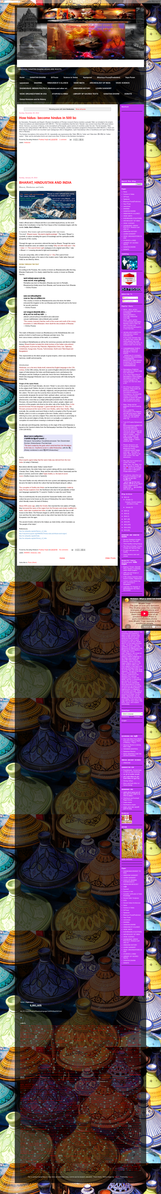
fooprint (96, 1064)
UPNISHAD (128, 1152)
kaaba (115, 1092)
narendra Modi (26, 1110)
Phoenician (61, 1117)
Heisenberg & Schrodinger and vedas (119, 1071)
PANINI (67, 1115)
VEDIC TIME (32, 1162)
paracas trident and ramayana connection (99, 1115)
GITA (125, 900)
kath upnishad (128, 1093)
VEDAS (54, 1155)
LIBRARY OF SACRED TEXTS (85, 94)
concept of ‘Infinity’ (88, 1057)
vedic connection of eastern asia (69, 1158)
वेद (42, 1170)
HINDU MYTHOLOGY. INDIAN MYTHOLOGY (50, 1075)
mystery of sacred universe (120, 1109)
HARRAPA (87, 1071)
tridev (75, 1150)
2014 (125, 527)
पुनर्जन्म (85, 1167)
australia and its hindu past (28, 1045)
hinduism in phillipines (106, 1079)
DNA (95, 1060)
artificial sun (40, 1041)
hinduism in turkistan (48, 1081)
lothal (23, 1102)
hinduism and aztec (55, 1077)
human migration (93, 1083)
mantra (46, 1104)
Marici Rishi (82, 1104)
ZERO (86, 1165)
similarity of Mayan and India (116, 1135)
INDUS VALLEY (102, 1088)
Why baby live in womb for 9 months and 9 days (132, 461)
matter (42, 1105)
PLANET (119, 1117)
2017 (125, 519)
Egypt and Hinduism (61, 1062)
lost (138, 1098)
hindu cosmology (94, 1072)
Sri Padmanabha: (111, 1138)
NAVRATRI (92, 1110)
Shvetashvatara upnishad (52, 1135)
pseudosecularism (24, 1121)
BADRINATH (63, 1045)
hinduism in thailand (36, 1081)
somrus (121, 1136)
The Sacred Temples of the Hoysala (44, 1146)
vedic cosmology (85, 1158)
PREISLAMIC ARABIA (124, 1119)
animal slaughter (121, 1039)
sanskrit (82, 1129)
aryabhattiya (90, 1041)
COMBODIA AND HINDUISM (28, 1057)
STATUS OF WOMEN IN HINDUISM (90, 1140)
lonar (92, 1098)
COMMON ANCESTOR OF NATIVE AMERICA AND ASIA (56, 1057)
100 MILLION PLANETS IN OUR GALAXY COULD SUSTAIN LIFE (132, 334)
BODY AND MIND (54, 1050)
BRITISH (69, 1052)
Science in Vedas (71, 77)
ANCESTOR (41, 1030)
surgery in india (76, 1141)
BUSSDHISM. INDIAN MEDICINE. (28, 1054)
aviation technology (44, 1045)
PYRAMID (71, 1121)
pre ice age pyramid (87, 1119)
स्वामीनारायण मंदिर (36, 1172)
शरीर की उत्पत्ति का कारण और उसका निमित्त (114, 1170)
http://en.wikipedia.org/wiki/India (29, 536)
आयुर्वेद (125, 887)
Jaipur (130, 1090)
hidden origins (24, 1072)
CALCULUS (71, 1054)
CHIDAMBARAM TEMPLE (49, 1055)
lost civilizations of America (118, 1100)
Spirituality (84, 1138)
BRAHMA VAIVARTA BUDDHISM (87, 1050)
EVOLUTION (46, 1064)
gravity (51, 1069)
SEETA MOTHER (62, 1133)
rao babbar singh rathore (108, 1124)
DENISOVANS (51, 1060)
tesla (87, 1145)
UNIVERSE (50, 1152)
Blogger (130, 1177)
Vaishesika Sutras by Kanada (45, 1153)
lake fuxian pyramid (120, 1097)
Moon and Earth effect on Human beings (131, 784)
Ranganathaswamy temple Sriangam (90, 1124)
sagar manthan (81, 1128)
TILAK (89, 1148)
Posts (126, 298)
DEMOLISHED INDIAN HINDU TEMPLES (32, 1060)
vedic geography (26, 1160)
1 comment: (63, 139)
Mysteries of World (107, 1109)
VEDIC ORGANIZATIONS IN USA (33, 94)
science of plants (30, 1133)
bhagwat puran (51, 1047)
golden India (127, 1067)
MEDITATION (35, 1107)
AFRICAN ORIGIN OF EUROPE (114, 1029)
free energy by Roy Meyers (42, 1066)
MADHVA (44, 1102)
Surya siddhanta (107, 1141)
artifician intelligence (51, 1041)
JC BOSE (47, 1092)
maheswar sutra (110, 1102)
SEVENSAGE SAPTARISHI (76, 1133)
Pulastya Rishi (40, 1121)
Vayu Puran (130, 77)
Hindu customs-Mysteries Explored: (110, 1072)
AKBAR (28, 1030)
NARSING (42, 1110)
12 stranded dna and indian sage (29, 1027)
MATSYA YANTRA (33, 1105)
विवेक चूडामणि (37, 1170)
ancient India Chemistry (127, 1032)
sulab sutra (36, 1141)
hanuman (28, 1071)
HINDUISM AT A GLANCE (57, 83)
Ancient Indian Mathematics (60, 1036)
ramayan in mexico (28, 1124)
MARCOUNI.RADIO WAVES (68, 1104)
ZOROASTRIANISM (96, 1165)
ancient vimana (58, 1039)
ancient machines (55, 1037)
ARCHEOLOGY (25, 1041)
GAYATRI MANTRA (46, 1067)
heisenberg (103, 1071)
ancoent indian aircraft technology (103, 1039)
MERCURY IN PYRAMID (63, 1107)
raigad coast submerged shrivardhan (29, 1122)
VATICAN (125, 1153)
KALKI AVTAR (37, 1093)
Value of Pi (71, 1153)
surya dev (85, 1141)
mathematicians (106, 1104)
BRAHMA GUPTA (72, 1050)
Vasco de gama (93, 1153)
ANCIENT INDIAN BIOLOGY (65, 1034)
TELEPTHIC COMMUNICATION (29, 1145)
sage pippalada (123, 1128)
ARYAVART (105, 1041)
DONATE (128, 94)
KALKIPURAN (48, 1093)
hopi (77, 1083)
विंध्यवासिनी (30, 1170)
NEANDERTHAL (101, 1110)
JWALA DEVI (103, 1092)
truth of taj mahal (89, 1150)
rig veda (116, 1126)
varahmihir (84, 1153)
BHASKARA (91, 1047)
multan (65, 1109)
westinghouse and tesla (59, 1163)
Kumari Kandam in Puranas (46, 1097)
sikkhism (76, 1135)
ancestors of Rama (64, 1030)
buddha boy (78, 1052)
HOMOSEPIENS (70, 1083)
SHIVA (126, 1133)
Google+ (124, 720)
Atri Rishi (137, 1043)
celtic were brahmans (119, 1054)
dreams (114, 1060)
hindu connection (82, 1072)
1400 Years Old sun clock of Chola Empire (51, 1027)
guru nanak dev (120, 1069)
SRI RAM (121, 1138)
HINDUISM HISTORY (81, 88)
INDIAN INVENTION (129, 1085)
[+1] (37, 542)
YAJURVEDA (47, 1165)
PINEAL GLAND (84, 1117)
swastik (86, 1143)
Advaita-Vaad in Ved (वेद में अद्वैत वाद (83, 1029)
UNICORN (41, 1152)
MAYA (47, 1105)
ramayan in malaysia (134, 1122)
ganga (130, 1066)
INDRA (85, 1088)
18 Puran (54, 77)
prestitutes (136, 1119)
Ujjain (129, 1150)
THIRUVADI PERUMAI (62, 1148)
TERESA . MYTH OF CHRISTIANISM (73, 1145)
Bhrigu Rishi (97, 1048)
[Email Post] (70, 139)
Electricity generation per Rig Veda (110, 1062)
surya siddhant (94, 1141)
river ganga (50, 1128)
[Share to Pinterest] (82, 140)
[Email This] (74, 140)
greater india (59, 1069)
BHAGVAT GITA (134, 1045)
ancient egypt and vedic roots (29, 1032)
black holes (23, 1050)
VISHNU (106, 1161)
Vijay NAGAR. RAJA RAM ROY (73, 1161)
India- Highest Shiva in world (65, 1085)
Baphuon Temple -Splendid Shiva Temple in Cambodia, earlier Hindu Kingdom (132, 568)
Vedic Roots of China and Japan (103, 1160)
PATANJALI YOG (125, 1115)
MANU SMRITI (54, 1104)
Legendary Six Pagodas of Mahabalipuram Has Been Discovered (131, 588)
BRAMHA (62, 1052)
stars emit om (74, 1140)
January (128, 507)
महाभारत (100, 1168)
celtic (111, 1054)
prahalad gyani (45, 1119)
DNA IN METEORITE (104, 1060)
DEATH (103, 1059)
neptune (133, 1110)
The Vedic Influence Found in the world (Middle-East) (119, 1146)
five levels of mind (78, 1064)
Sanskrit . (90, 1129)
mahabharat (73, 1102)
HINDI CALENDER (36, 1072)
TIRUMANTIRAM (24, 1150)
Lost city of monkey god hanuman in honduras (77, 1100)
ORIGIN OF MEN (131, 1114)
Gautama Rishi (34, 1067)
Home (22, 77)
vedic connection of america (132, 1156)
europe (123, 1062)
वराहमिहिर (24, 1170)
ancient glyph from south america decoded (81, 1032)
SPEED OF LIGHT (53, 1138)
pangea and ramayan (57, 1115)
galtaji (118, 1066)
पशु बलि (80, 1167)
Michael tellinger (93, 1107)
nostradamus (79, 1112)
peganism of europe (26, 1117)
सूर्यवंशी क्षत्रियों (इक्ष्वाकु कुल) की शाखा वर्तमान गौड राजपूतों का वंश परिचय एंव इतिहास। (131, 794)
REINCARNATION (105, 1126)
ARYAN (98, 1041)
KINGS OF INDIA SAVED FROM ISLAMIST (90, 1095)
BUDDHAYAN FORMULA (91, 1052)
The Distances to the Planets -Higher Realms (125, 1145)
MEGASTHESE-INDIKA (48, 1107)
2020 (125, 511)
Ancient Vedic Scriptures (131, 898)
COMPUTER (78, 1057)
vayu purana (133, 1153)
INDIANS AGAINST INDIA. (123, 1086)
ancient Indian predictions (132, 1036)
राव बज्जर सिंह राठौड (131, 1168)
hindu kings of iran (30, 1075)
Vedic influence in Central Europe (40, 1160)
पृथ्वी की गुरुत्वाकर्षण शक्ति (115, 1167)
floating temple (88, 1064)
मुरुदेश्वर (113, 1168)
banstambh (103, 1045)
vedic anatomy (88, 1156)
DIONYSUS (77, 1060)
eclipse (29, 1062)
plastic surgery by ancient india (131, 1117)
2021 (125, 497)
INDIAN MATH (51, 1086)
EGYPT (52, 1062)
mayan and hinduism (58, 1105)
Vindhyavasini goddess (96, 1161)
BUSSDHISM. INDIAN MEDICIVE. (48, 1054)
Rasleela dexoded (134, 1124)
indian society (109, 1086)
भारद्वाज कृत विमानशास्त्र (81, 1168)
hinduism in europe (52, 1079)
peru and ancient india (45, 1117)
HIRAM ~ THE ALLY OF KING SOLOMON (119, 1081)
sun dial (59, 1141)
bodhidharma (44, 1050)
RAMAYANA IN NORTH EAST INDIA (67, 1124)
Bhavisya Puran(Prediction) (108, 77)
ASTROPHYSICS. (62, 1043)
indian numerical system (80, 1086)
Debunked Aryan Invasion (116, 1059)
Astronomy (50, 1043)
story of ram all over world (107, 1140)
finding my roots (68, 1064)
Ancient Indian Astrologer (46, 1034)
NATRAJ (69, 1110)
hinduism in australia (118, 1077)
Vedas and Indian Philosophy (72, 1156)
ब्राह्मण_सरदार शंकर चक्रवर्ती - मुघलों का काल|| (131, 808)
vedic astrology (117, 1156)
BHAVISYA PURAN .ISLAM (42, 1048)
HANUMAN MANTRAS (130, 749)
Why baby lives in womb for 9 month (124, 1163)
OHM (92, 1112)
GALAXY (112, 1066)
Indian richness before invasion (96, 1086)
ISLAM (69, 1090)
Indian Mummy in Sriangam (65, 1086)
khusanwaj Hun (63, 1095)
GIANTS (94, 1067)
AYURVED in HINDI (60, 94)
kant (98, 1093)
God (100, 1067)
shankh (87, 1133)
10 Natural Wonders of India (80, 1025)
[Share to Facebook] (80, 140)
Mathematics (115, 1104)
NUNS (86, 1112)
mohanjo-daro (116, 1107)
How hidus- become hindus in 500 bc (47, 118)
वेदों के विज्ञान (61, 1170)
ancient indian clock (115, 1034)
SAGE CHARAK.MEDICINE (108, 1128)
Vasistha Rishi (116, 1153)
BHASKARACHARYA (112, 1047)
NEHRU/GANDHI (125, 1110)
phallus (55, 1117)
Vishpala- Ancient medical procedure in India (133, 503)
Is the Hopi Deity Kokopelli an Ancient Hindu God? (39, 1090)
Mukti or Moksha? (56, 1109)
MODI (107, 1107)
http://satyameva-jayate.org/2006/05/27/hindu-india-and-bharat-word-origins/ (43, 533)
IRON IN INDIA (132, 1088)
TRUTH (80, 1150)
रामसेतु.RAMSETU (121, 1168)
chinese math (68, 1055)
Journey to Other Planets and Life (89, 1092)
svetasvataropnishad (54, 1143)
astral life (28, 1043)
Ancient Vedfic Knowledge (43, 1039)
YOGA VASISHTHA (70, 1165)
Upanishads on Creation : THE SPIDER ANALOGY (72, 1152)
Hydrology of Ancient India (105, 1083)
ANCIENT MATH (120, 1037)
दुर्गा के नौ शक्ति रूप (72, 1167)
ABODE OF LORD (25, 1029)
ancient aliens (113, 1030)
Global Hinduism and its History (33, 99)
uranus (137, 1152)
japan (33, 1092)
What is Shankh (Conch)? (73, 1163)
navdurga (76, 1110)
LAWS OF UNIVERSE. (58, 1098)
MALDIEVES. (25, 1104)
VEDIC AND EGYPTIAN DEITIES (102, 1156)
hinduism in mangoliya (92, 1079)
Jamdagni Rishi (26, 1092)
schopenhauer (106, 1131)
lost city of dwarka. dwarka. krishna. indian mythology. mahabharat (41, 1100)
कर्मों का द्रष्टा (136, 1165)
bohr (63, 1050)
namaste (138, 1109)
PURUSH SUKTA (50, 1121)
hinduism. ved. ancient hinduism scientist (82, 1081)
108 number (116, 1025)
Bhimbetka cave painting (58, 1048)
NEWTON (37, 1112)
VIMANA (85, 1161)
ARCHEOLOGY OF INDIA (100, 83)
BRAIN (137, 1050)
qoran (98, 1121)
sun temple (66, 1141)
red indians (74, 1126)
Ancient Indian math (43, 1036)
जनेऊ (46, 1167)
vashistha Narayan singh (105, 1153)
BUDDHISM (105, 1052)
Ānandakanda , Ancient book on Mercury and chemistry (132, 771)
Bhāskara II (100, 1047)
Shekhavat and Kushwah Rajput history (131, 799)
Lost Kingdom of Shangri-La (133, 1100)
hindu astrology (59, 1072)
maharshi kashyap (84, 1102)
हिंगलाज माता (52, 1172)
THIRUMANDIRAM (50, 1148)
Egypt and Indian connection (76, 1062)
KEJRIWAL (38, 1095)
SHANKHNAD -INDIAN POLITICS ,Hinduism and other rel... (44, 88)
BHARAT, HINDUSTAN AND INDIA (45, 182)
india (39, 553)
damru (82, 1059)
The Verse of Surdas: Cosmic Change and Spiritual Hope (132, 547)
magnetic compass (62, 1102)
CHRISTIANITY (91, 1055)
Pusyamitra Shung (61, 1121)
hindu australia (70, 1072)
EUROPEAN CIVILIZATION (134, 1062)
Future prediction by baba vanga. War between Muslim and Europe (87, 1066)
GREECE (67, 1069)
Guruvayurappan (130, 1069)
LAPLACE (130, 1097)
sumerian (52, 1141)
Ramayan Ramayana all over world (45, 1124)
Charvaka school (34, 1055)
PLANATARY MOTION (109, 1117)
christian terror (78, 1055)
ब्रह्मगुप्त (44, 1168)
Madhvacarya (52, 1102)
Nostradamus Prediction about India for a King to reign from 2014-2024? (132, 371)
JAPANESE (39, 1092)
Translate (137, 716)
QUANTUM (105, 1121)
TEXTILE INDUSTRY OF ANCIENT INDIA (101, 1145)
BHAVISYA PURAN (26, 1048)
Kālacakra (126, 1092)
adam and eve (47, 1029)
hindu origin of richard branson (74, 1075)
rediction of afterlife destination (88, 1126)
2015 (125, 524)
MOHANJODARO (128, 1107)
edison (46, 1062)
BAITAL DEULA (72, 1045)
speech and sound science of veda (36, 1138)
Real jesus (50, 1126)
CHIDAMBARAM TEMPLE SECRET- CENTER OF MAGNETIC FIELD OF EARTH (131, 351)
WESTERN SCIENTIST (44, 1163)
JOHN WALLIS (75, 1092)
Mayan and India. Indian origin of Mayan (93, 1105)
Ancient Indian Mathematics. (79, 1036)
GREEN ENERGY (77, 1069)
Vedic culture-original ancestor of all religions (104, 1158)
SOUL (127, 1136)
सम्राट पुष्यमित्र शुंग (135, 1170)
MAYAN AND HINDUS (73, 1105)
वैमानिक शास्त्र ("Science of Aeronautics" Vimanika (88, 1170)
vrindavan (32, 1163)
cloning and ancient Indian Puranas (117, 1055)
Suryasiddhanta (119, 1141)
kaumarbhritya (23, 1095)
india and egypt (42, 1085)
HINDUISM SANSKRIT (130, 875)
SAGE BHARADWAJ (93, 1128)
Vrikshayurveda (24, 1163)
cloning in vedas (134, 1055)
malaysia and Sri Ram (135, 1102)
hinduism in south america (124, 1080)
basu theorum (111, 1045)
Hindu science (87, 1075)
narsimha (35, 1110)
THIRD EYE (31, 1148)
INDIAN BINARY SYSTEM (81, 1085)
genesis (67, 1067)
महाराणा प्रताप (107, 1168)
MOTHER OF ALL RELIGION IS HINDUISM (34, 1109)
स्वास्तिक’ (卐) (45, 1172)
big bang (110, 1048)
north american (69, 1112)
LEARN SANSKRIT (103, 88)
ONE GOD (51, 1114)
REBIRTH (58, 1126)
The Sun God (99, 1147)
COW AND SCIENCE (35, 1059)
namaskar (131, 1109)
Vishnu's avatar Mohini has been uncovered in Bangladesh (131, 582)
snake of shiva (67, 1136)
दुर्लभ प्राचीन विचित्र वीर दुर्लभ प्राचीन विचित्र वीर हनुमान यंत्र (131, 777)
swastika (93, 1143)
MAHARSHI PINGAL (97, 1102)
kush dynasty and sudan (81, 1097)
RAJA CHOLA (45, 1122)
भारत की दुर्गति (61, 1168)
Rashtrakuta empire (129, 805)
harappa (79, 1071)
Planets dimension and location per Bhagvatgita (131, 445)
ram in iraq (91, 1122)
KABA (120, 1092)
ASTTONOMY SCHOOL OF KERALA (82, 1043)
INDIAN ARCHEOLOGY (130, 884)
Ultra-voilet (136, 1150)
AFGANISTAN (99, 1029)
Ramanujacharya (105, 1122)
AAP (138, 1027)
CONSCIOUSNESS (124, 1057)
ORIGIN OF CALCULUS (116, 1114)
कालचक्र (22, 1167)
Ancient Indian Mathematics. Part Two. (99, 1036)
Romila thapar (71, 1128)
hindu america (47, 1072)
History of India (48, 1083)
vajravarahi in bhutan (61, 1153)
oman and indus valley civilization (37, 1114)
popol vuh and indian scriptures (29, 1119)
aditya (68, 1029)
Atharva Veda (98, 1043)
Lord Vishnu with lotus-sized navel (124, 1098)
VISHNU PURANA (125, 1161)
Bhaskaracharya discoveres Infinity (130, 1047)
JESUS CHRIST (64, 1092)
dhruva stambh (61, 1060)
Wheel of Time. (87, 1163)
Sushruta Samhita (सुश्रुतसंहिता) (37, 1143)
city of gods (101, 1055)
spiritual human (65, 1138)
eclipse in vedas (38, 1062)
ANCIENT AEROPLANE (98, 1031)
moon (137, 1107)
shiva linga (135, 1133)
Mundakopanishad (74, 1109)
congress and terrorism (109, 1057)
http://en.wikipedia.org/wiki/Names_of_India (33, 531)
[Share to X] (78, 140)
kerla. (55, 1095)
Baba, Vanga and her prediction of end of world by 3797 (132, 406)
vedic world (42, 1161)
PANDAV (47, 1115)
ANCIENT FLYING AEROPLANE (58, 1032)
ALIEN (33, 1030)
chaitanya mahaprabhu (134, 1054)
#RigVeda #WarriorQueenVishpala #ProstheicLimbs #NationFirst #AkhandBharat (51, 1025)
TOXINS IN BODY (36, 1150)
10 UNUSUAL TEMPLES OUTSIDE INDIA (100, 1025)
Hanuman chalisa (54, 1071)
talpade (129, 1143)
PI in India (69, 1117)
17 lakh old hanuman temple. (71, 1027)
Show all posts (81, 109)
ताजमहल (58, 1167)
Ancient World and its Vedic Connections (77, 1039)
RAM (71, 1122)
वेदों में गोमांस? (69, 1170)
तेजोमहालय (64, 1167)
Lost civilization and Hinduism (100, 1100)
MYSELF (98, 1109)
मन (88, 1168)
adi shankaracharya (59, 1029)
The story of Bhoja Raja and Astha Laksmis (81, 1146)
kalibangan (28, 1093)
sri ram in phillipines (34, 1140)
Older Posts (110, 558)
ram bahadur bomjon (81, 1122)
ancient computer (134, 1030)
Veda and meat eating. (42, 1156)
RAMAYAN (122, 1122)
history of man (60, 1083)
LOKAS (87, 1098)
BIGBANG (117, 1048)
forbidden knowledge (105, 1064)
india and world (52, 1085)
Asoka (21, 1043)
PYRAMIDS (79, 1121)
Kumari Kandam (31, 1097)
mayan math (109, 1105)
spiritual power (75, 1138)
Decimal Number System (132, 1059)
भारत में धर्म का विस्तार (70, 1168)
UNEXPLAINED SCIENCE (28, 1152)
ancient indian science (27, 1037)
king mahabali (72, 1095)
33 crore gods (102, 1027)
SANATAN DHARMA (40, 1129)
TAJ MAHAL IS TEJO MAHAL (116, 1143)
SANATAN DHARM (38, 77)
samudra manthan (134, 1128)
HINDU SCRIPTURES (98, 1075)
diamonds (69, 1060)
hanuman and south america (40, 1071)
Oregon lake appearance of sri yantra (97, 1114)
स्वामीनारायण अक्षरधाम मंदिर (25, 1172)
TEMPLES (56, 1145)
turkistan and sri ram (109, 1150)
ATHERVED (108, 1043)
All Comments (129, 301)
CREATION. (48, 1059)
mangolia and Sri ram (36, 1104)
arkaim (33, 1041)
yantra (56, 1165)
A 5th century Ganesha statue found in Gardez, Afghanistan (132, 577)
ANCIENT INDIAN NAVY (118, 1036)
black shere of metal (33, 1050)
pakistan (40, 1115)
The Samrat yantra (61, 1146)
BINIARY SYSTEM (133, 1048)
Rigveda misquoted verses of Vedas (35, 1128)
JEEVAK (54, 1092)
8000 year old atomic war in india (126, 1027)
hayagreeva (96, 1071)
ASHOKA (125, 1041)
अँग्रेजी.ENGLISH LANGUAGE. (113, 1165)
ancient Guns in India (100, 1032)
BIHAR (124, 1048)
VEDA (32, 1156)
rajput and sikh (55, 1122)
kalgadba (133, 1092)
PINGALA (93, 1117)
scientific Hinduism (42, 1133)
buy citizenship (62, 1054)
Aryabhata (61, 1041)
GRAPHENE (23, 1069)
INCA (132, 1083)
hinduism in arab (105, 1077)
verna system (51, 1161)
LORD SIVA (109, 1098)
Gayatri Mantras (59, 1067)
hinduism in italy (81, 1079)
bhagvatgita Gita (39, 1047)
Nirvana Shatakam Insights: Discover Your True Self (132, 540)
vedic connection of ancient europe (30, 1158)
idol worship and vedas (122, 1083)
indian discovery (116, 1085)
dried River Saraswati (123, 1060)
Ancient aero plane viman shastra (80, 1030)
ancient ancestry (124, 1030)
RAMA (97, 1122)
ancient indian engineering (130, 1034)
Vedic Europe (137, 1158)
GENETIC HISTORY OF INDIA (80, 1067)
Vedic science (119, 1160)
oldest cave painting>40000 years (105, 1112)
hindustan (27, 142)
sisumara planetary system (132, 1135)
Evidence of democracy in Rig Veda (31, 1064)
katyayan (136, 1093)
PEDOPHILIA (135, 1115)
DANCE (88, 1059)
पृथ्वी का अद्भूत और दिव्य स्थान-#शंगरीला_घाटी (98, 1167)
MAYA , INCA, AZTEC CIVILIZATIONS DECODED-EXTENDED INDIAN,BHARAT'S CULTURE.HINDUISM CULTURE (132, 314)
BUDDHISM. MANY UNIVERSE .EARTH (125, 1052)
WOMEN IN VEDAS (36, 1165)
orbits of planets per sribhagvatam (75, 1114)
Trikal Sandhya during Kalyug (132, 544)
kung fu (70, 1097)
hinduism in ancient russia (89, 1078)
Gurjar (94, 1069)
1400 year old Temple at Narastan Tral (131, 573)
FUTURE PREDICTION (58, 1066)
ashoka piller (135, 1041)
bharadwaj (72, 1047)
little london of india (77, 1098)
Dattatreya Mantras (129, 751)
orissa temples (31, 1115)
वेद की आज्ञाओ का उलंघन (51, 1170)
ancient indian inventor (27, 1036)
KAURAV (31, 1095)
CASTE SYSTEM (93, 1054)
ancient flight (43, 1032)
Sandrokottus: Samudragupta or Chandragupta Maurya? (64, 1129)
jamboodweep (137, 1090)
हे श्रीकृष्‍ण (58, 1172)
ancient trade (29, 1039)
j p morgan (111, 1090)
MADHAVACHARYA (33, 1102)
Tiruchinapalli (135, 1148)
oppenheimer (60, 1114)
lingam (68, 1098)
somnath (91, 1136)
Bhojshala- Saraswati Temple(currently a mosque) (79, 1048)
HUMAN (83, 1083)
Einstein (97, 1062)
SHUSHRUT (40, 1135)
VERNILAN (60, 1161)
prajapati (53, 1119)
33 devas (112, 1027)
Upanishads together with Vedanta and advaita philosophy (106, 1152)
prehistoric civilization (108, 1119)
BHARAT (27, 553)
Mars (98, 1104)
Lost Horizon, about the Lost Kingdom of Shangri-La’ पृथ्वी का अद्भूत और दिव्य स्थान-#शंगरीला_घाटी (132, 477)
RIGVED (124, 1126)
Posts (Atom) (32, 562)
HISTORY (135, 1081)
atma (114, 1043)
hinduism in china (24, 1079)
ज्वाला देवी (52, 1167)
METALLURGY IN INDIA (79, 1107)
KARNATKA (118, 1093)
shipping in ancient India (103, 1133)
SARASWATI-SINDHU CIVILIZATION (88, 1131)
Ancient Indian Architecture (131, 903)
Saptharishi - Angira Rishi (50, 1131)
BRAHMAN (100, 1050)
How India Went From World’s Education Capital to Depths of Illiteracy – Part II (132, 740)
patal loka (116, 1115)
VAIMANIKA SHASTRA (27, 1153)
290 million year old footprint (88, 1027)
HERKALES (136, 1071)
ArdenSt (116, 1177)
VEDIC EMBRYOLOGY (125, 1158)
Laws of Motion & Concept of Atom (41, 1098)
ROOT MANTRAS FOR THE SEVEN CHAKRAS (132, 754)
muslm (92, 1109)
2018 (125, 516)
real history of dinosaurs (38, 1126)
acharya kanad (36, 1029)
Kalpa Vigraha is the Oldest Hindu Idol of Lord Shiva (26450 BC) (72, 1093)
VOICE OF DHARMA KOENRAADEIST (130, 881)
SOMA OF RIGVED (80, 1136)
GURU (99, 1069)
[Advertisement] (67, 160)
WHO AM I (96, 1163)
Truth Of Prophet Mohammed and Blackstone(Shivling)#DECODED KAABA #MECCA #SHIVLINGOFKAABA (132, 425)
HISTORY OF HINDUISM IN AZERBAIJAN (30, 1083)
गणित (42, 1167)
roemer (58, 1128)
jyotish (110, 1092)
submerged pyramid (121, 1140)
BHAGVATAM (28, 1047)
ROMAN (64, 1128)
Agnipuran (87, 77)
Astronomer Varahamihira (38, 1043)
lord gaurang (100, 1098)
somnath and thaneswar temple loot (106, 1136)
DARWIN (95, 1059)
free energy (29, 1066)
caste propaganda (80, 1054)
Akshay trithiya (128, 781)
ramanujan (114, 1122)
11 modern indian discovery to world (130, 1025)
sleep (59, 1136)
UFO (124, 1150)
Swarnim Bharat (78, 1143)
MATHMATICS (125, 1104)
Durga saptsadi (135, 1060)
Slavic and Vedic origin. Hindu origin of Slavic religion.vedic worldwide (38, 1136)
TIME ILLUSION (98, 1148)
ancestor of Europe (51, 1030)
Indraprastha (92, 1088)
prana (59, 1119)
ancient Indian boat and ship (84, 1034)
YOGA (61, 1165)
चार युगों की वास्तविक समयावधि (131, 774)
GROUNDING (87, 1069)
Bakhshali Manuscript (83, 1045)
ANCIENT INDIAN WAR (43, 1037)
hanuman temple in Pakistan (67, 1071)
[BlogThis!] (76, 140)
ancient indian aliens (31, 1034)
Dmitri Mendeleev (87, 1060)
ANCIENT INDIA (112, 1032)
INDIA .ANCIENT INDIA (27, 1085)
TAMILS (136, 1143)
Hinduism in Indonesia (67, 1080)
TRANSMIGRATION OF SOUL (52, 1150)
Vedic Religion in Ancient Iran (84, 1160)
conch (98, 1057)
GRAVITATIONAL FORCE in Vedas (38, 1069)
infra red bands (113, 1088)
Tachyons (101, 1143)
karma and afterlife (107, 1093)
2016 (125, 522)
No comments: (64, 550)
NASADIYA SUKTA (58, 1110)
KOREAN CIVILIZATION (111, 1095)
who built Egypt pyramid (107, 1163)
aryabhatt (69, 1041)
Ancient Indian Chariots (102, 1034)
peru (36, 1117)
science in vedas (129, 1131)
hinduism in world (61, 1081)
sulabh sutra (44, 1141)
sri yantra (43, 1140)
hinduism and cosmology (71, 1078)
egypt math (89, 1062)
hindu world (124, 1075)
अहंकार (124, 1165)
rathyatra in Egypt (24, 1126)
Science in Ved (128, 891)
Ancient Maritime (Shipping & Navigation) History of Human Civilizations (92, 1037)
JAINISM (123, 1090)
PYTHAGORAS (90, 1121)
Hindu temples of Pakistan (112, 1075)
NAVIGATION (84, 1110)
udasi (118, 1150)
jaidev (117, 1090)
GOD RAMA (108, 1067)
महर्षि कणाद (93, 1168)
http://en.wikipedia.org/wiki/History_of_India (33, 538)
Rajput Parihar (64, 1122)
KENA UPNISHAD (47, 1095)
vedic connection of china (51, 1158)
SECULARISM (52, 1133)
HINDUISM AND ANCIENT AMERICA (36, 1077)
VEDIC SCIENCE (123, 83)
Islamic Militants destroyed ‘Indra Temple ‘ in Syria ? (91, 1090)
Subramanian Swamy (133, 1140)
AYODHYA (54, 1045)
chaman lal (25, 1055)
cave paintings (103, 1054)
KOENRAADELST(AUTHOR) (132, 218)
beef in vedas (121, 1045)
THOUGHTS (83, 1148)
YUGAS (79, 1165)
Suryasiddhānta (129, 1141)
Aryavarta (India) (115, 1041)
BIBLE (103, 1048)
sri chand (91, 1138)
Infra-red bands (123, 1088)
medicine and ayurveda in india (124, 1105)
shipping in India (118, 1133)
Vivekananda (135, 1161)
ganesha (124, 1066)
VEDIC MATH (78, 83)
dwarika (22, 1062)
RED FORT (67, 1126)
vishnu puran (115, 1161)
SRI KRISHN (100, 1138)
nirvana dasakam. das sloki (56, 1112)
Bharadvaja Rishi (62, 1047)
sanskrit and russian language (104, 1129)
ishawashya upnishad (59, 1090)
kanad (93, 1093)
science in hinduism (117, 1131)
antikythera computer (133, 1039)
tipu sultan (127, 1148)
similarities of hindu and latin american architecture (93, 1135)
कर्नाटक (129, 1165)
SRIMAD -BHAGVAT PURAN (57, 1140)
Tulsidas (99, 1150)
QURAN (137, 1121)
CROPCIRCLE (59, 1059)
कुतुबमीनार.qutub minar (32, 1167)
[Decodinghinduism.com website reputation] (129, 285)
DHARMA (38, 83)
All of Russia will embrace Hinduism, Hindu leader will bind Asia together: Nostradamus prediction (131, 389)
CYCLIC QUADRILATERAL (72, 1059)
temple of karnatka (46, 1145)
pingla (99, 1117)
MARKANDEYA (91, 1104)
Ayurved (126, 889)
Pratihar (78, 1119)
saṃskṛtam (24, 83)
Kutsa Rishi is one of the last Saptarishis (101, 1097)
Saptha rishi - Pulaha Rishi (35, 1131)
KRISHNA (122, 1095)
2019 (125, 513)
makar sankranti (122, 1102)
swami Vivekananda (67, 1143)
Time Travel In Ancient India (114, 1148)
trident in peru (67, 1150)
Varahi (78, 1153)
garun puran (137, 1066)
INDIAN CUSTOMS (105, 1085)
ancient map (65, 1037)
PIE (76, 1117)
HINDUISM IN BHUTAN (133, 1077)
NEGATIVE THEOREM (113, 1110)
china (61, 1055)
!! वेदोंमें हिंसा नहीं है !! (24, 1025)
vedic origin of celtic (68, 1160)
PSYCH (33, 1121)
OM (128, 1112)
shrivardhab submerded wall (27, 1135)
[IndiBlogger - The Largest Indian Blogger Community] (129, 269)
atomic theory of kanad (125, 1043)
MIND (101, 1107)
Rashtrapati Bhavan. (122, 1124)
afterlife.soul (130, 1029)
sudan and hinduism (25, 1141)
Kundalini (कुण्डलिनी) (61, 1097)
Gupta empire (127, 802)
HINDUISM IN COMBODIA (37, 1079)
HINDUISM (126, 763)
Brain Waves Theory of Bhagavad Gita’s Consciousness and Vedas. (38, 1052)
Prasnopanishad (68, 1119)
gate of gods (25, 1067)
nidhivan (45, 1112)
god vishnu (118, 1067)
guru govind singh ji (109, 1069)
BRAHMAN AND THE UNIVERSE (115, 1050)
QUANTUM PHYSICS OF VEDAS (122, 1121)
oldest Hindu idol (120, 1112)
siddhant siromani (67, 1135)
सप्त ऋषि (127, 1170)
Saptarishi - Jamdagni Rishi (122, 1129)
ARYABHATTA (78, 1041)
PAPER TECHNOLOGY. (78, 1115)
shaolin (92, 1133)
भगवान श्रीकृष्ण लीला (52, 1168)
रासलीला (139, 1168)
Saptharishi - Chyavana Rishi (66, 1131)
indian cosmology (94, 1085)
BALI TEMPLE (94, 1045)
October (128, 500)
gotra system (136, 1067)
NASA (49, 1110)
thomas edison (74, 1148)
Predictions (96, 1119)
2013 (125, 530)
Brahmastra (131, 1050)
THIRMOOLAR (39, 1148)
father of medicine (57, 1064)
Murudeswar (86, 1109)
